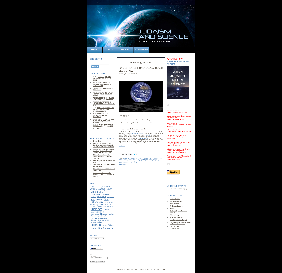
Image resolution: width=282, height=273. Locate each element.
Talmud (111, 225)
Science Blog (174, 215)
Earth (150, 158)
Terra (135, 162)
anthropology (105, 186)
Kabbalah (107, 209)
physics (94, 218)
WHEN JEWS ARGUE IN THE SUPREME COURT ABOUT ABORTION (104, 126)
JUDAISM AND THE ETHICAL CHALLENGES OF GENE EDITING (102, 84)
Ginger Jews (97, 141)
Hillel (106, 202)
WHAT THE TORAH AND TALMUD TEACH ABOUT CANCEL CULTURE (103, 109)
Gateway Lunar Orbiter (129, 159)
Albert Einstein (95, 186)
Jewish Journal (175, 199)
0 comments (122, 164)
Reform (93, 222)
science (96, 224)
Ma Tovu (155, 159)
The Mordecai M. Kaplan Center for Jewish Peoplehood (180, 223)
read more (122, 146)
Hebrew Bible (97, 202)
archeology (102, 188)
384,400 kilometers (137, 133)
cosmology (105, 194)
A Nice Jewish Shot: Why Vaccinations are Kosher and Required (102, 156)
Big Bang (101, 192)
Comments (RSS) (132, 269)
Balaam (146, 158)
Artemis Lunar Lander (136, 158)
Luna (150, 159)
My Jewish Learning (176, 206)
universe (109, 228)
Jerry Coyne (99, 204)
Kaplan (92, 212)
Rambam (94, 220)
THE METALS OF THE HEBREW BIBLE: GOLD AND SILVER (103, 94)
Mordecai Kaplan (107, 214)
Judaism (96, 209)
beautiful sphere (143, 138)
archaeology (94, 188)
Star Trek (126, 162)
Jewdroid (108, 204)
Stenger (104, 225)
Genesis (99, 199)
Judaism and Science (142, 27)
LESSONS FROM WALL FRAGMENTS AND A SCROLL (103, 99)
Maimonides (101, 212)
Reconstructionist (103, 220)
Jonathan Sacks (108, 206)
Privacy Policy (155, 269)
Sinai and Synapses (176, 217)
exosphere (156, 158)
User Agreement (144, 269)
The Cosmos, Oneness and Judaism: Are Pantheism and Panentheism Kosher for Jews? (103, 145)
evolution (101, 196)
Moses (93, 216)
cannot (147, 135)
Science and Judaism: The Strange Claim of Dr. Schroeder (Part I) (103, 174)
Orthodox (104, 216)
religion (100, 222)
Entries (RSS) (121, 269)
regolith (152, 161)
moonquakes (134, 161)
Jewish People (96, 206)
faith (93, 199)
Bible (93, 192)
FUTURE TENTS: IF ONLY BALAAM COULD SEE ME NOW (104, 103)
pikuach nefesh (103, 218)
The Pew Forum (175, 226)
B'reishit (109, 190)
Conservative (95, 194)
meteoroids (122, 161)
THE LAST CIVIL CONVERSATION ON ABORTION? (101, 115)
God (106, 199)
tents (131, 162)
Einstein (93, 197)
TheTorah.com (174, 229)
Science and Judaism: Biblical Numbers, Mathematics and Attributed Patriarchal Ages (103, 150)
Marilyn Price (174, 203)
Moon (128, 161)
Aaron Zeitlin (126, 158)
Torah (101, 228)
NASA (172, 208)
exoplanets (110, 197)
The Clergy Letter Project (178, 220)
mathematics (95, 214)
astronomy (101, 190)
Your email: (93, 256)
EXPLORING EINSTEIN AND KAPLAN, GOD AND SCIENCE (103, 120)
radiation (146, 161)
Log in (163, 269)
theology (93, 228)
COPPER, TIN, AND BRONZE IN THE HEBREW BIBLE (102, 78)
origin (98, 216)
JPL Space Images (176, 201)
